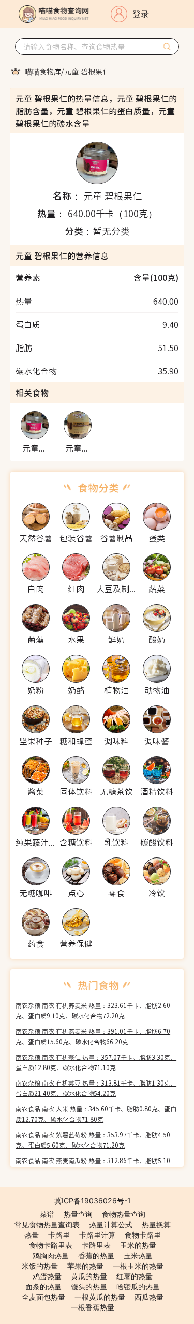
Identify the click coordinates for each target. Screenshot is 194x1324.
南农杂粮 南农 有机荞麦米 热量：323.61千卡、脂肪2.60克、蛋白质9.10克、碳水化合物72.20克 (93, 1010)
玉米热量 (138, 1255)
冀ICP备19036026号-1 (92, 1200)
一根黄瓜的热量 (99, 1296)
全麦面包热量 (43, 1296)
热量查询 (78, 1214)
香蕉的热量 (96, 1255)
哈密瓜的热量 (138, 1286)
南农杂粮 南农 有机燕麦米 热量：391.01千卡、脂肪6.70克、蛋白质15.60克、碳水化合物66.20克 (93, 1036)
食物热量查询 (123, 1214)
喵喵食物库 (43, 71)
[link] (43, 71)
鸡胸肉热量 (51, 1255)
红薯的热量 (134, 1276)
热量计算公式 (110, 1224)
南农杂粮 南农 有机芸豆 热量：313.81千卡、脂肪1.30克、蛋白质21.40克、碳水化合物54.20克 (96, 1087)
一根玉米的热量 (138, 1265)
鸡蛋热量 (47, 1276)
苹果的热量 (85, 1265)
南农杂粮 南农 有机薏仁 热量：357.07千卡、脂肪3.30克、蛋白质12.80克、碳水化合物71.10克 (96, 1062)
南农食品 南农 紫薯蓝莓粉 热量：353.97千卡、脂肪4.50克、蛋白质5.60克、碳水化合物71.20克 (93, 1139)
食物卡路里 (143, 1234)
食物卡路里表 (50, 1245)
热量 (31, 1234)
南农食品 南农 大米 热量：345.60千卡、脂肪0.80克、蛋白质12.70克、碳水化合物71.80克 (96, 1113)
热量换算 (156, 1224)
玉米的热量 (138, 1245)
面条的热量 (43, 1286)
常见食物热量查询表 (47, 1224)
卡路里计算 (97, 1234)
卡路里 (59, 1234)
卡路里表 (96, 1245)
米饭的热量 (40, 1265)
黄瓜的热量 (89, 1276)
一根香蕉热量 (92, 1307)
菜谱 (47, 1214)
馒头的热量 (89, 1286)
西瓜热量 (149, 1296)
